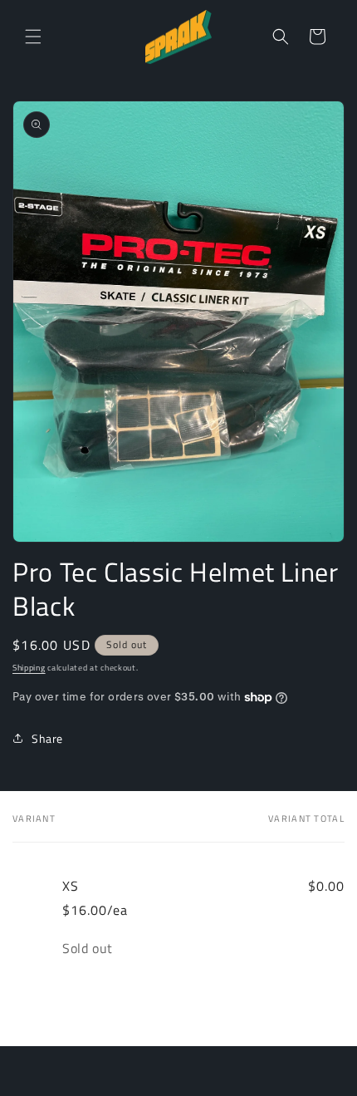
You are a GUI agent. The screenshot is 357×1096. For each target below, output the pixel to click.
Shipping (29, 667)
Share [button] (47, 738)
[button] (33, 36)
